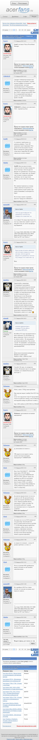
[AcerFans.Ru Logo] (19, 10)
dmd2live (6, 280)
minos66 (5, 318)
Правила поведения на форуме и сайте (26, 726)
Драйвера (15, 16)
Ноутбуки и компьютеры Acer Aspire (19, 25)
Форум (34, 16)
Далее (28, 30)
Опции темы (29, 36)
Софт (25, 16)
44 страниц (5, 30)
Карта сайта (19, 739)
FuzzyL (5, 41)
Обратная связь (27, 739)
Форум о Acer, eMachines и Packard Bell (12, 23)
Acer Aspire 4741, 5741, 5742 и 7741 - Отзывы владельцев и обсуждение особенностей (11, 693)
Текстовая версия (7, 726)
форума (31, 67)
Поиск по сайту (11, 739)
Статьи (5, 16)
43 (22, 30)
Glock (5, 468)
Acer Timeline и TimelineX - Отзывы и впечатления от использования (10, 720)
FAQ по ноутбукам (28, 65)
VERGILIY (6, 76)
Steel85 (5, 139)
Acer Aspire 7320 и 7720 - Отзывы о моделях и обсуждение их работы (12, 699)
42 (19, 30)
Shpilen (5, 163)
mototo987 (6, 204)
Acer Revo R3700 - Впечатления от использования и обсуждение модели (12, 675)
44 (25, 30)
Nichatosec (6, 386)
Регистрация (22, 3)
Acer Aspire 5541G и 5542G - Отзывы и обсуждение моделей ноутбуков (12, 705)
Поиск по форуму (31, 23)
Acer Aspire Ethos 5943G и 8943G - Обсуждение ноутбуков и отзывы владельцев (12, 710)
